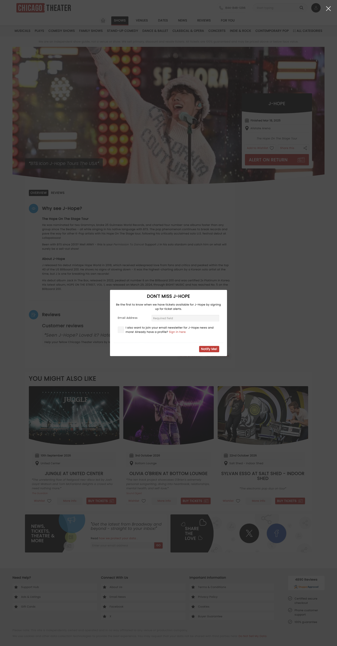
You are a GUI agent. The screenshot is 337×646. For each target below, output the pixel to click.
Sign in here (177, 332)
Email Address (127, 318)
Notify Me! (209, 349)
